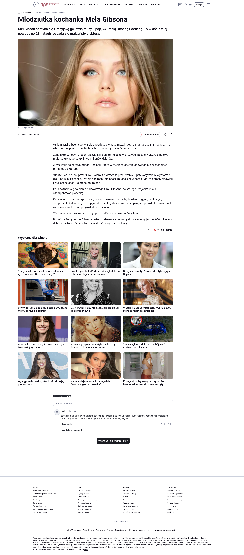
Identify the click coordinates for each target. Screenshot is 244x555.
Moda (141, 5)
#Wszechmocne (113, 5)
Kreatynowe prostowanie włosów (45, 494)
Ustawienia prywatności (164, 530)
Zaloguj (199, 5)
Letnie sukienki (83, 497)
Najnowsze (70, 5)
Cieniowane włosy (129, 494)
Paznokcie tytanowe (175, 494)
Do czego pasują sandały (87, 500)
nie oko (104, 207)
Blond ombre (38, 497)
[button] (188, 4)
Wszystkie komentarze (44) (112, 440)
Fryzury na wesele (174, 491)
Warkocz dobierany (174, 500)
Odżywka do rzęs (129, 491)
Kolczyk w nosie (129, 509)
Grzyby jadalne (173, 509)
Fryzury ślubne (83, 494)
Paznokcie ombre (39, 506)
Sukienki (170, 512)
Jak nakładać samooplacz (43, 509)
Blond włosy (37, 503)
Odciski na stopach (40, 512)
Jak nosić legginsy (85, 503)
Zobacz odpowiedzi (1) (76, 430)
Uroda (154, 5)
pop (129, 144)
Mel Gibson (70, 144)
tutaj (86, 549)
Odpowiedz (67, 424)
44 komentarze (151, 134)
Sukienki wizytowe (84, 509)
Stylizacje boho (83, 512)
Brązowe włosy (128, 503)
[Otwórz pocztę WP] (180, 4)
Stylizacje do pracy (85, 506)
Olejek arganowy (39, 500)
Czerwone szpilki (129, 500)
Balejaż (125, 497)
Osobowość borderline (175, 497)
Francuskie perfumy (40, 491)
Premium (129, 5)
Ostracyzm (171, 506)
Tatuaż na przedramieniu (132, 512)
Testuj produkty (89, 5)
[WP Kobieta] (52, 4)
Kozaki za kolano (84, 491)
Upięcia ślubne (173, 503)
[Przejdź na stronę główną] (36, 6)
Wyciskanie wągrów (130, 506)
